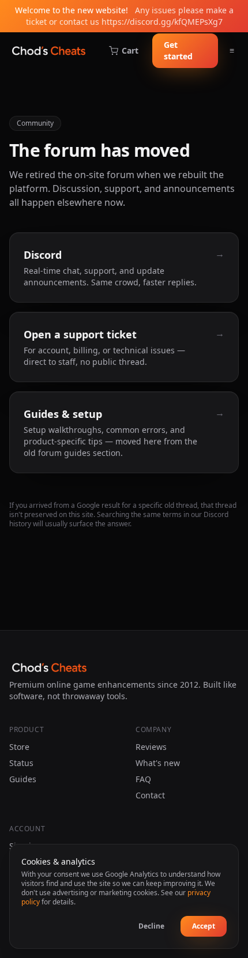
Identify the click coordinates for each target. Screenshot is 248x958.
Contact (150, 795)
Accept (203, 926)
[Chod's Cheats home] (48, 50)
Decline (151, 926)
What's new (158, 762)
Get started (178, 50)
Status (21, 762)
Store (19, 746)
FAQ (143, 779)
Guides (22, 779)
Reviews (151, 746)
